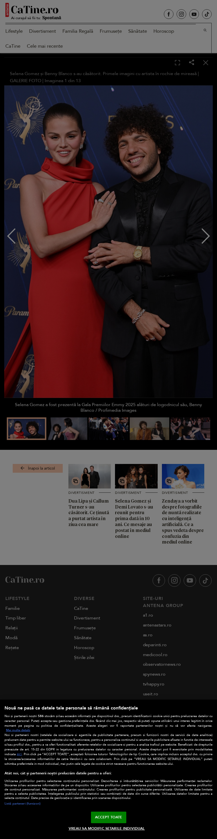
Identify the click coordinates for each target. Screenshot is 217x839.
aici (19, 754)
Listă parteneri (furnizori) (22, 803)
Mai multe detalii (18, 730)
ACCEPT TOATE (108, 817)
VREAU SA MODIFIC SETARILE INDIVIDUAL (107, 828)
